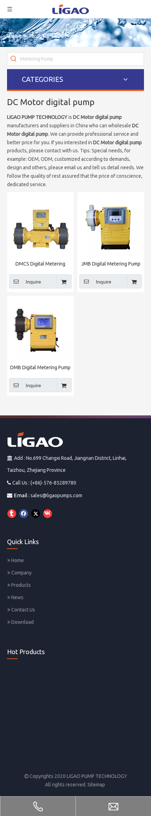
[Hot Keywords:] (13, 59)
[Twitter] (35, 513)
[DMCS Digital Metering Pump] (40, 225)
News (17, 597)
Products (20, 585)
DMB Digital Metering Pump (40, 367)
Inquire (33, 282)
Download (22, 622)
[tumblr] (11, 513)
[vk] (47, 513)
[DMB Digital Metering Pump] (40, 329)
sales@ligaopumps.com (56, 495)
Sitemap (96, 784)
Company (21, 573)
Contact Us (22, 610)
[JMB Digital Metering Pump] (110, 225)
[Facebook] (23, 513)
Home (17, 560)
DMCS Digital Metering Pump (40, 264)
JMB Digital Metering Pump (110, 264)
